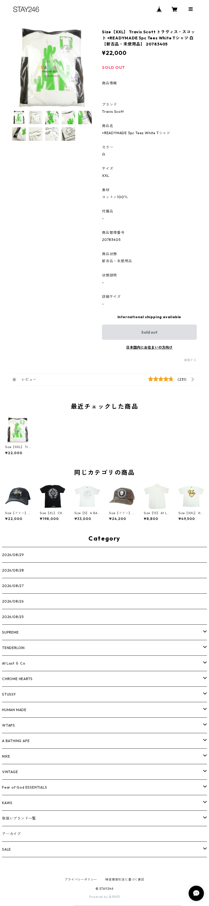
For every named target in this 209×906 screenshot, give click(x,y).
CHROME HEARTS (17, 679)
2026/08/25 (13, 617)
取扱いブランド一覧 (19, 818)
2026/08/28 (13, 570)
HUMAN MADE (14, 710)
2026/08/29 (13, 554)
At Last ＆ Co (13, 663)
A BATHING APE (16, 741)
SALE (6, 849)
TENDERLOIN (13, 648)
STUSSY (9, 694)
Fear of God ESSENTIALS (24, 787)
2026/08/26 (13, 601)
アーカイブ (11, 834)
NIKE (6, 756)
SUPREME (10, 632)
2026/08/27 (13, 585)
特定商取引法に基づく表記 (125, 879)
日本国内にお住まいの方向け (149, 347)
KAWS (7, 803)
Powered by (99, 897)
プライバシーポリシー (80, 879)
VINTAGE (10, 772)
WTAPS (8, 725)
